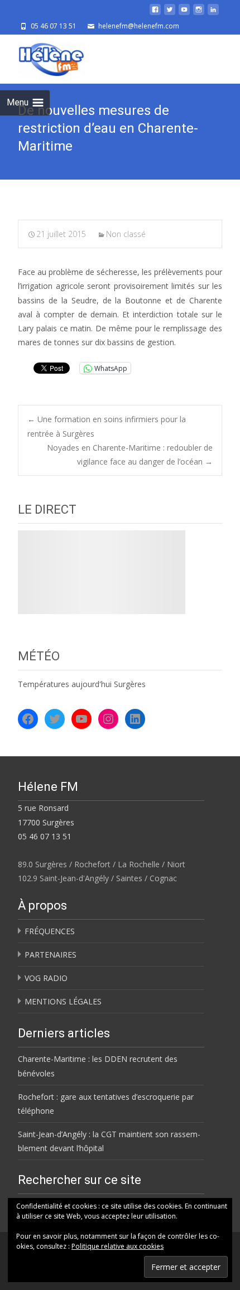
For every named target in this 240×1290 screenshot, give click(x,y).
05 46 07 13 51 (44, 836)
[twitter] (169, 13)
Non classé (126, 234)
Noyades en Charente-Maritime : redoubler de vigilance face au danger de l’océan (130, 454)
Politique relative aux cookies (117, 1246)
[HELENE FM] (42, 57)
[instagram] (198, 13)
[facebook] (155, 13)
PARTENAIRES (50, 954)
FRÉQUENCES (50, 931)
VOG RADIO (46, 978)
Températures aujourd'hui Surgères (82, 684)
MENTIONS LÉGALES (63, 1001)
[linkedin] (213, 13)
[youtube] (184, 13)
